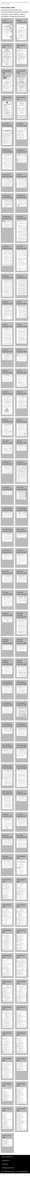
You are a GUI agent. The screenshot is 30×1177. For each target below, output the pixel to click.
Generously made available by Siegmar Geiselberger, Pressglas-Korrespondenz (13, 15)
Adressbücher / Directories (21, 2)
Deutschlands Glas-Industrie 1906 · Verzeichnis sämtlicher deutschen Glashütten (14, 11)
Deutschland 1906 (5, 4)
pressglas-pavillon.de (8, 1167)
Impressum (5, 1164)
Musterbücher (5, 1160)
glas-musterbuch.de (7, 1156)
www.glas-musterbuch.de (7, 2)
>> (14, 2)
